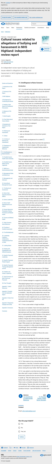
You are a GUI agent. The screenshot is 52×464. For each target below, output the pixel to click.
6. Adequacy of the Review (6, 112)
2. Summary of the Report (6, 92)
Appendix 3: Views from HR (7, 298)
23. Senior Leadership (7, 199)
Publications (19, 27)
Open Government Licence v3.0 (24, 456)
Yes (22, 424)
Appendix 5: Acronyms (7, 307)
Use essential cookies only (20, 17)
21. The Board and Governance (6, 189)
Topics (7, 27)
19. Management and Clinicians (7, 179)
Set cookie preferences (36, 17)
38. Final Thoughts (6, 283)
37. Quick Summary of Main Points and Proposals (7, 278)
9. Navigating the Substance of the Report (6, 126)
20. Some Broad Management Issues (7, 184)
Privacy (44, 450)
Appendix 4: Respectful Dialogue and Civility (7, 303)
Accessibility (3, 450)
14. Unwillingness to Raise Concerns (7, 152)
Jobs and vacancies (36, 450)
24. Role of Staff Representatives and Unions (7, 204)
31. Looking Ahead (6, 245)
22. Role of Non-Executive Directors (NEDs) (6, 194)
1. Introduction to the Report (7, 87)
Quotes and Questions (7, 83)
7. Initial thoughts (6, 116)
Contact (14, 450)
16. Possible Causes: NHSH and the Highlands (7, 163)
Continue (22, 437)
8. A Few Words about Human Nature (7, 120)
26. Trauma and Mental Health (7, 218)
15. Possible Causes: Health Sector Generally (7, 157)
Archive (9, 450)
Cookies (20, 450)
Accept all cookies (6, 17)
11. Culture (4, 135)
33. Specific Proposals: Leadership (7, 256)
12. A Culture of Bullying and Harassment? (6, 140)
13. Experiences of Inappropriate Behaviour (6, 147)
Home (2, 31)
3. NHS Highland (6, 96)
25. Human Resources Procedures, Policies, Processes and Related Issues (7, 212)
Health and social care (8, 61)
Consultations (40, 27)
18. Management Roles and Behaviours (7, 174)
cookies (8, 2)
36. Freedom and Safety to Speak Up (6, 272)
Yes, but (23, 431)
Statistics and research (29, 27)
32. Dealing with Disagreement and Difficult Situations (6, 250)
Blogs (47, 27)
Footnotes (4, 311)
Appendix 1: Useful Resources (6, 287)
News (12, 27)
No (22, 427)
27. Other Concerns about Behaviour (6, 223)
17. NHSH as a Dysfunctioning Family (7, 169)
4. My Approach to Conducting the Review (7, 100)
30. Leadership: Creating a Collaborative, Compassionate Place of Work (7, 239)
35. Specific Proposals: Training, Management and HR (7, 267)
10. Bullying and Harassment (6, 131)
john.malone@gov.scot (29, 411)
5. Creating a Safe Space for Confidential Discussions (7, 106)
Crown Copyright (26, 450)
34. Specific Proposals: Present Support (7, 261)
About (2, 27)
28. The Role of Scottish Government (7, 228)
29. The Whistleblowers (7, 232)
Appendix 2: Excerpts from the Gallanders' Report (7, 293)
